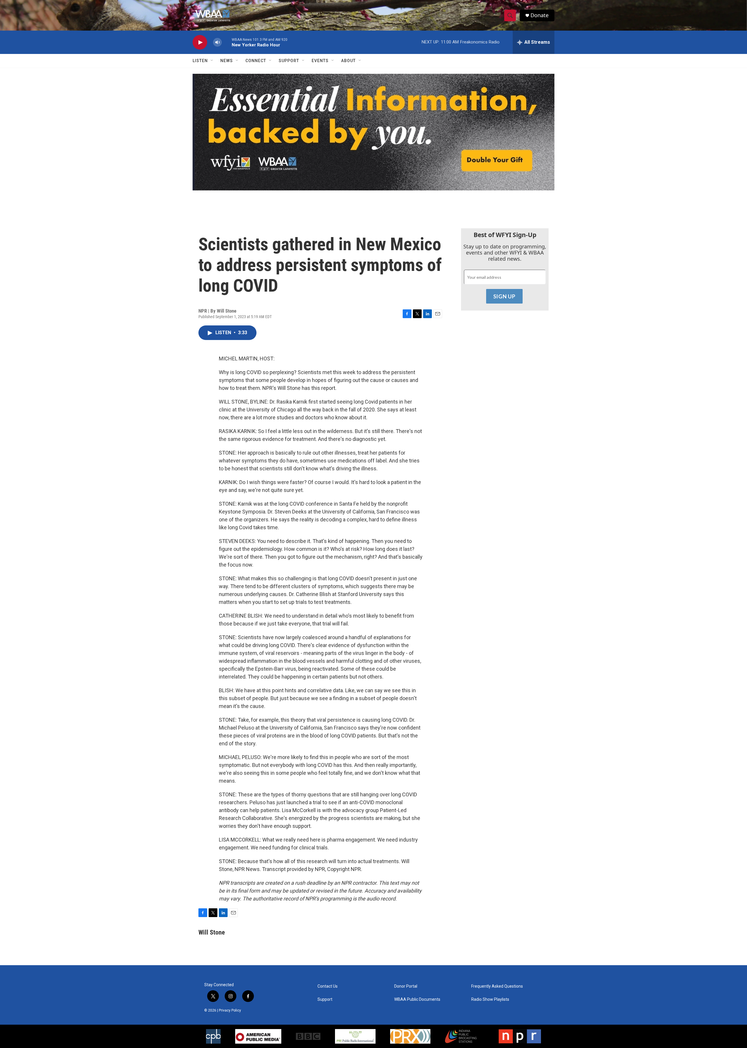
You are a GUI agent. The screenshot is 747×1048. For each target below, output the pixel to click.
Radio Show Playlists (490, 999)
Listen (200, 60)
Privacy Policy (230, 1010)
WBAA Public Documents (417, 999)
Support (289, 60)
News (226, 60)
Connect (255, 60)
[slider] (227, 42)
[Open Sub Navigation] (212, 60)
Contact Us (327, 986)
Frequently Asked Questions (497, 986)
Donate (539, 15)
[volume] (217, 42)
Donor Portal (405, 986)
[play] (200, 42)
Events (320, 60)
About (348, 60)
